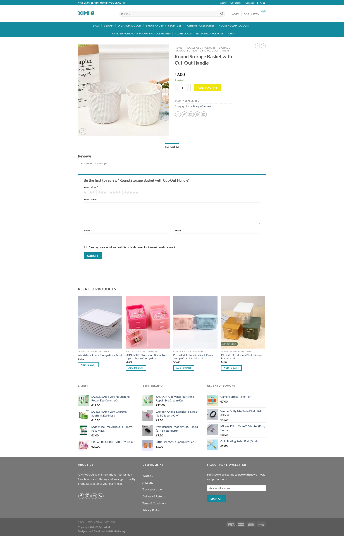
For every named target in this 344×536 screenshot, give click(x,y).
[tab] (172, 146)
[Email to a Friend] (191, 114)
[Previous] (78, 336)
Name (88, 230)
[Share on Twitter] (184, 114)
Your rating (91, 187)
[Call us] (101, 496)
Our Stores (236, 2)
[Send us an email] (264, 3)
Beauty (109, 25)
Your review (91, 199)
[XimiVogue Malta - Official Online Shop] (93, 13)
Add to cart (207, 87)
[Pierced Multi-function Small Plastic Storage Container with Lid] (195, 322)
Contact (249, 2)
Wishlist (147, 475)
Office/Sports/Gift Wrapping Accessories (141, 33)
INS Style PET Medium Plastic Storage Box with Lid (242, 356)
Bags (96, 25)
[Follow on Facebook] (257, 3)
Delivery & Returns (154, 496)
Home (178, 47)
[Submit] (222, 14)
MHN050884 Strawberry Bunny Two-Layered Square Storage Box (146, 356)
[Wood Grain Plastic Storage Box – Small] (100, 322)
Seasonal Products (209, 33)
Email (179, 230)
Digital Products (130, 25)
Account (147, 482)
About (223, 2)
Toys (231, 33)
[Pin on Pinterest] (197, 114)
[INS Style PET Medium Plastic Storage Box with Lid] (243, 322)
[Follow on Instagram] (261, 3)
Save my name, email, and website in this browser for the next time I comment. (132, 247)
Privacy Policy (151, 510)
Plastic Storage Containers (210, 50)
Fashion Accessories (199, 25)
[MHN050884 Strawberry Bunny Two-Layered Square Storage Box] (148, 322)
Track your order (152, 489)
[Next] (265, 336)
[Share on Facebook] (178, 114)
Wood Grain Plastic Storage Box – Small (100, 355)
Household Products (234, 25)
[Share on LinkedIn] (204, 114)
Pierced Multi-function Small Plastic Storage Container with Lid (193, 356)
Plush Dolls (183, 33)
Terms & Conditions (154, 503)
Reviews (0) (172, 146)
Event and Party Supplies (163, 25)
